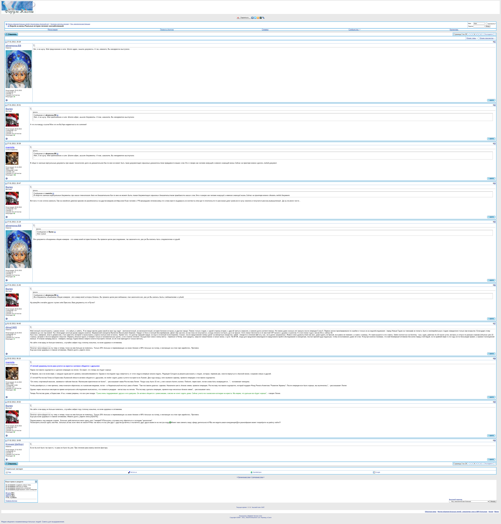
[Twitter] (255, 17)
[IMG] (7, 496)
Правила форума (167, 30)
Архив (491, 511)
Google (377, 472)
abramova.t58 (13, 45)
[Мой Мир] (260, 17)
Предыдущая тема (244, 477)
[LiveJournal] (263, 17)
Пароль (470, 26)
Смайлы (8, 494)
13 (480, 34)
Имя (469, 23)
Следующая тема (257, 477)
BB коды (8, 493)
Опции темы (471, 38)
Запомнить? (492, 24)
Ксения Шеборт (15, 444)
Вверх (496, 511)
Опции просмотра (486, 38)
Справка (265, 30)
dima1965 (11, 327)
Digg (9, 472)
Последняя (489, 34)
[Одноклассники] (258, 17)
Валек (9, 108)
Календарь (454, 30)
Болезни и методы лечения (60, 24)
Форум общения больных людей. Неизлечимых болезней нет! (28, 24)
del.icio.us (134, 472)
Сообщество (353, 30)
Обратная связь (430, 511)
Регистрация (53, 30)
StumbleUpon (257, 472)
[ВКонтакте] (252, 17)
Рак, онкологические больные (80, 24)
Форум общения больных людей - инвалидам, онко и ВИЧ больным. (462, 511)
